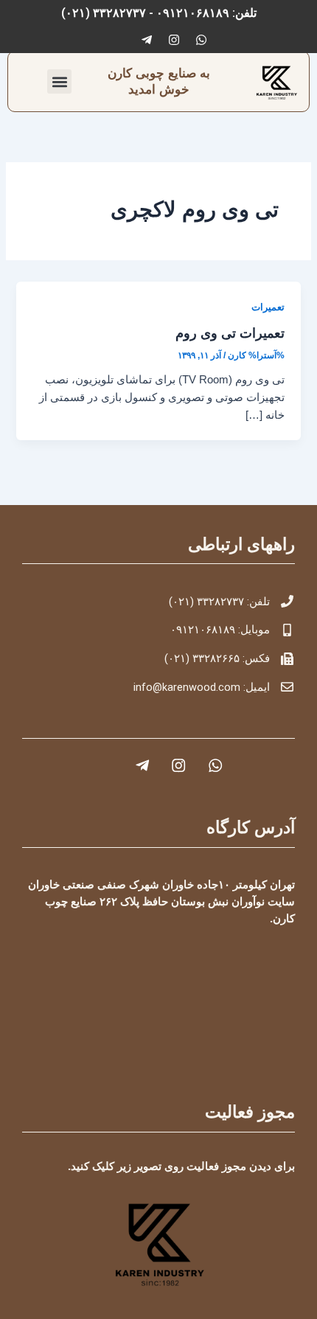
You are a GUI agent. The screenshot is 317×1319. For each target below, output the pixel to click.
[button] (59, 81)
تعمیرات (268, 307)
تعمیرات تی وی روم (230, 333)
